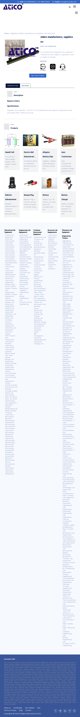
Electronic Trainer (66, 455)
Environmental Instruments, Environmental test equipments (10, 377)
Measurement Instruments (10, 275)
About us (7, 708)
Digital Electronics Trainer (38, 277)
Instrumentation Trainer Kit (40, 301)
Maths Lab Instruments (9, 394)
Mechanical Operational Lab (67, 547)
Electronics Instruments (9, 250)
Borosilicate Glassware (52, 244)
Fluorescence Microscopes (10, 427)
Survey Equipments (23, 287)
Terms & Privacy (10, 710)
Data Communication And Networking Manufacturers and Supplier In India (68, 434)
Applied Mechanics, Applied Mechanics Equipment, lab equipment (68, 364)
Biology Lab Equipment (9, 360)
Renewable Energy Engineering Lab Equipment (68, 575)
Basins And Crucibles (9, 319)
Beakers (51, 241)
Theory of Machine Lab (67, 597)
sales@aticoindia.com (68, 2)
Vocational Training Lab (38, 343)
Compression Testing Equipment (24, 269)
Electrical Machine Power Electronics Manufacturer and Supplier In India (68, 447)
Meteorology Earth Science (10, 285)
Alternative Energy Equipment (67, 355)
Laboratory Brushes (9, 343)
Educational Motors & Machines (38, 282)
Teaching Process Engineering (67, 586)
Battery (46, 195)
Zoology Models (11, 391)
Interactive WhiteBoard (9, 473)
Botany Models (10, 363)
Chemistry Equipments (9, 325)
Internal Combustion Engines (67, 521)
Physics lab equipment (9, 236)
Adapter (51, 239)
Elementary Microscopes (10, 423)
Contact (28, 710)
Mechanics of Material (67, 293)
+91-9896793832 (44, 2)
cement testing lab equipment (68, 250)
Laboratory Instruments (9, 347)
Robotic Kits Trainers (38, 315)
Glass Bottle (53, 261)
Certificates (17, 708)
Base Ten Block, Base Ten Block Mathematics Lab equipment (11, 400)
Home (6, 33)
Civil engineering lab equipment (25, 248)
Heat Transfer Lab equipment (68, 496)
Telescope (9, 470)
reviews (25, 86)
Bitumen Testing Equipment (25, 260)
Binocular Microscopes (10, 420)
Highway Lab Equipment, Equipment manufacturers (68, 269)
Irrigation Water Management (69, 526)
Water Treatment (67, 609)
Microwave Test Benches (40, 305)
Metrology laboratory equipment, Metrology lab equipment (68, 308)
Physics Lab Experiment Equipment (9, 310)
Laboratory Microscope (9, 416)
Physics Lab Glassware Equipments (9, 304)
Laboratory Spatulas (9, 350)
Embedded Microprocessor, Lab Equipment (40, 288)
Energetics (67, 468)
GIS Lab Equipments (67, 264)
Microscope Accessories (9, 449)
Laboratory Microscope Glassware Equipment (9, 433)
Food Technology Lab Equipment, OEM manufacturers (69, 489)
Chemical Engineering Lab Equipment (68, 411)
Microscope (9, 446)
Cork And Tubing (8, 333)
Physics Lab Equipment (47, 46)
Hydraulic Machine (66, 500)
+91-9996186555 (30, 2)
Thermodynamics (69, 600)
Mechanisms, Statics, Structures (67, 553)
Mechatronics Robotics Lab (68, 297)
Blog (20, 710)
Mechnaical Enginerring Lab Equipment (25, 237)
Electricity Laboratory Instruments (9, 245)
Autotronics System (67, 384)
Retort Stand (10, 353)
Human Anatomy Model (11, 384)
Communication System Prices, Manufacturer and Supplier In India (68, 418)
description (12, 86)
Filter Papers (10, 336)
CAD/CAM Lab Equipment (68, 246)
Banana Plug (29, 195)
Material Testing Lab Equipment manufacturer (40, 324)
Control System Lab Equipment (68, 425)
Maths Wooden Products (10, 412)
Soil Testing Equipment (23, 283)
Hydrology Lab (68, 274)
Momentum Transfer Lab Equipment (68, 559)
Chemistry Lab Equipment (10, 315)
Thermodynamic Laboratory (69, 617)
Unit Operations (69, 606)
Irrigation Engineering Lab (23, 292)
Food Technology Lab (69, 260)
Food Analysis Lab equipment (68, 256)
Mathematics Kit (11, 409)
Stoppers (51, 269)
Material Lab (67, 284)
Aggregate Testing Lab (67, 242)
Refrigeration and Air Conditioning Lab (68, 317)
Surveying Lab (68, 342)
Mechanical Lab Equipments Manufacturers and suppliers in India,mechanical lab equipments (69, 538)
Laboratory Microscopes (10, 439)
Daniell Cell (9, 152)
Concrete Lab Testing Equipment (24, 274)
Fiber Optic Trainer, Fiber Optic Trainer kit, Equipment (39, 295)
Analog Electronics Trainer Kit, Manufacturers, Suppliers (39, 245)
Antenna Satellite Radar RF (39, 253)
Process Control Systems (69, 563)
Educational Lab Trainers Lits (40, 238)
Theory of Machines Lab (68, 613)
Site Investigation (39, 335)
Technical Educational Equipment (67, 345)
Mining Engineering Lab (23, 298)
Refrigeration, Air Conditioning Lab (68, 568)
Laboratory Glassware (52, 236)
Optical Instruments (9, 299)
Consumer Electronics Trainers (38, 271)
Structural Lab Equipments (68, 581)
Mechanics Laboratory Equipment (9, 280)
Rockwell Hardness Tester (37, 330)
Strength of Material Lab (67, 329)
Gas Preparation (9, 339)
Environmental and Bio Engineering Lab (68, 473)
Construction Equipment (24, 279)
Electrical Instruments (9, 240)
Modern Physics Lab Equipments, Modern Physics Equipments (11, 292)
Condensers (52, 253)
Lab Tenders (29, 708)
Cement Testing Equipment (25, 264)
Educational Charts (9, 370)
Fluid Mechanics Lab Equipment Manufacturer (69, 482)
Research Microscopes (10, 459)
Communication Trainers (39, 266)
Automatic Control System (68, 372)
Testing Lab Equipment (38, 319)
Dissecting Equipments (9, 366)
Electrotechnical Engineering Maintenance (69, 464)
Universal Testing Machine (40, 339)
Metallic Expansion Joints (52, 265)
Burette (51, 247)
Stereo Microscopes (10, 463)
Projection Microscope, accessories (9, 454)
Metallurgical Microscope (10, 443)
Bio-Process (67, 387)
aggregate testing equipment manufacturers (25, 254)
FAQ (38, 708)
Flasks (50, 255)
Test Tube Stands (9, 356)
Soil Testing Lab (69, 326)
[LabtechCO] (13, 6)
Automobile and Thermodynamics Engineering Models (69, 378)
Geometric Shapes (9, 406)
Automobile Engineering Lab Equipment (25, 243)
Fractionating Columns (53, 258)
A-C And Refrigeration (68, 350)
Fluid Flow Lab (68, 253)
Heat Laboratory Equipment (9, 271)
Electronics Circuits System (68, 459)
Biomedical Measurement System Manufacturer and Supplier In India (68, 402)
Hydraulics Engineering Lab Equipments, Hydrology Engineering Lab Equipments (67, 510)
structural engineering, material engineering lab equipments (68, 336)
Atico (38, 714)
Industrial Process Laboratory (67, 280)
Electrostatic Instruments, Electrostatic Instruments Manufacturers (10, 257)
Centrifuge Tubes (52, 250)
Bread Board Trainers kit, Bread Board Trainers (39, 260)
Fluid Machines (68, 478)
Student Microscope (9, 467)
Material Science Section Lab (68, 288)
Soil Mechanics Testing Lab (68, 323)
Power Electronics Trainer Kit (38, 310)
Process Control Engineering (25, 303)
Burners (8, 322)
